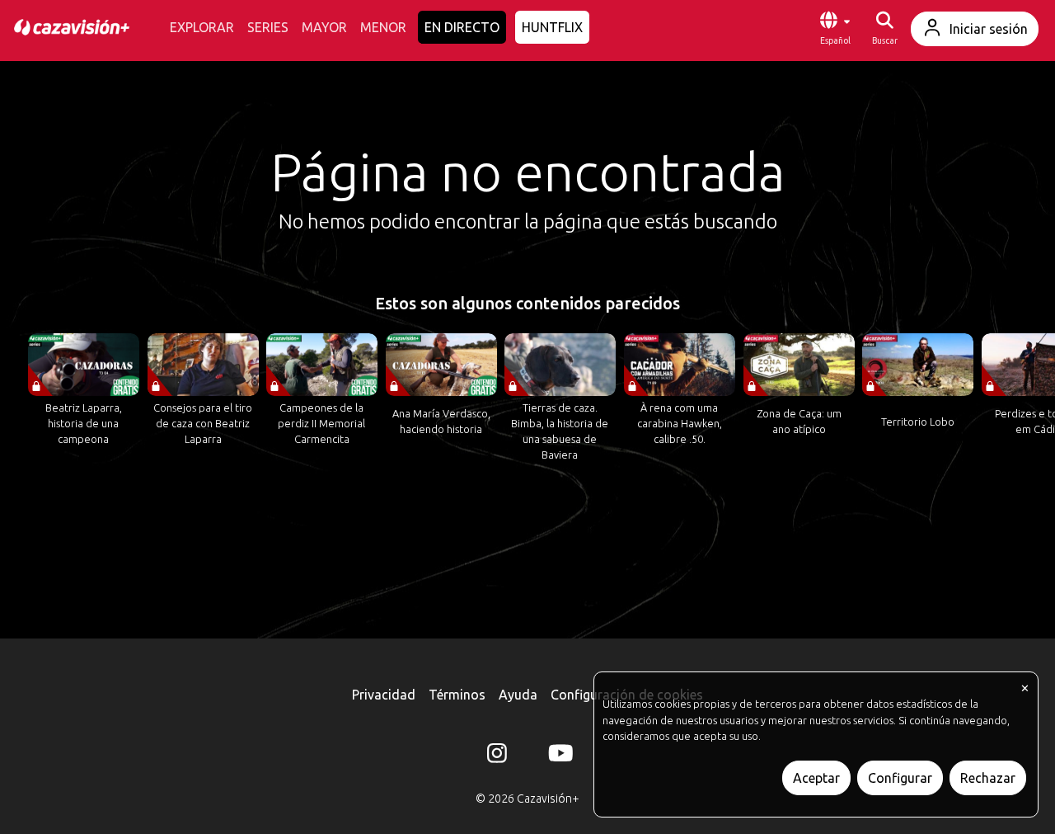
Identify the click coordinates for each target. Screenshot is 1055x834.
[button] (835, 29)
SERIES (267, 27)
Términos (457, 694)
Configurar (900, 777)
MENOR (383, 27)
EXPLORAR (202, 27)
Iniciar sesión (989, 28)
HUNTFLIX (552, 27)
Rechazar (987, 777)
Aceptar (816, 777)
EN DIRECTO (461, 27)
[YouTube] (558, 756)
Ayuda (518, 694)
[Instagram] (497, 756)
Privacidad (383, 694)
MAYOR (324, 27)
